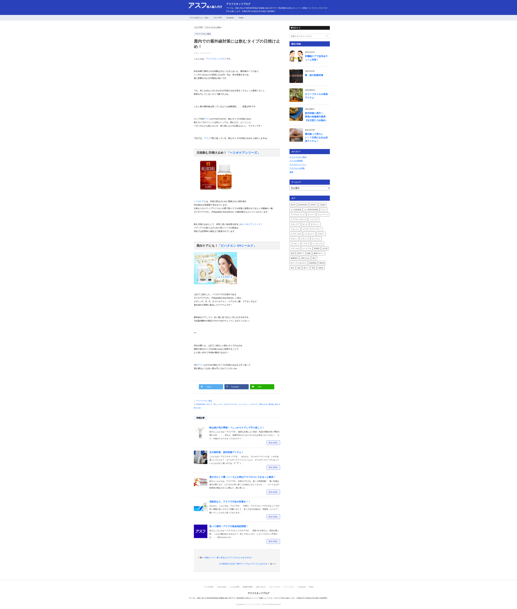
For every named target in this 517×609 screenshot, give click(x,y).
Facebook (230, 18)
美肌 (299, 268)
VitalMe (322, 205)
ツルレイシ (295, 229)
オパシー (311, 215)
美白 (292, 268)
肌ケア (306, 268)
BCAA (293, 205)
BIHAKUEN (200, 404)
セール (305, 224)
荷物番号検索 (247, 587)
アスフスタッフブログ (238, 4)
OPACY (313, 205)
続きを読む (273, 443)
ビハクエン (243, 404)
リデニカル (295, 248)
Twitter (241, 18)
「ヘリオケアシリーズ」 (243, 152)
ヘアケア (305, 244)
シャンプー (313, 219)
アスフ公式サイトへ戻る (199, 18)
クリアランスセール (298, 219)
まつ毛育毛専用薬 (311, 210)
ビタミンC (305, 239)
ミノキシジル (317, 244)
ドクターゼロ (296, 234)
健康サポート (319, 253)
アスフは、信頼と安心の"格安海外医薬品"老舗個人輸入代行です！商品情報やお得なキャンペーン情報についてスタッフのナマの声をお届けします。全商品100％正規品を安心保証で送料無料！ (258, 598)
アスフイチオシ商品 (204, 401)
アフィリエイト (289, 587)
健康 (291, 172)
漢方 (314, 258)
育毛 (313, 268)
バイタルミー (309, 234)
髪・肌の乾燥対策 (314, 75)
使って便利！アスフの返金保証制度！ (228, 526)
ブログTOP (217, 18)
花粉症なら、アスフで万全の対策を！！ (230, 501)
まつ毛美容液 (296, 210)
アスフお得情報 (296, 161)
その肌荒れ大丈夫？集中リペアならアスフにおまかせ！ (244, 564)
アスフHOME (208, 587)
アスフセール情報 (297, 168)
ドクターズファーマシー (312, 229)
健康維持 (294, 258)
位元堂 (325, 248)
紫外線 (271, 404)
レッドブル (306, 248)
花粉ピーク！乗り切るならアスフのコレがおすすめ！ (229, 557)
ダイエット (315, 224)
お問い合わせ (261, 587)
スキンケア (295, 224)
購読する (296, 28)
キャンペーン (323, 215)
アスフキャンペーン (297, 164)
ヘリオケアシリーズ (251, 224)
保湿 (292, 253)
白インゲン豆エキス (298, 263)
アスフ (207, 119)
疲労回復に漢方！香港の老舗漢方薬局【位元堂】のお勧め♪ (316, 116)
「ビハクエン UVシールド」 (237, 245)
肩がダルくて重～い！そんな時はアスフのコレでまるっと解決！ (242, 477)
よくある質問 (234, 587)
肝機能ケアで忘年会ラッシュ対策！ (316, 58)
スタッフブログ (274, 587)
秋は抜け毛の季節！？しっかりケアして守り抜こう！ (236, 427)
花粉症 (321, 268)
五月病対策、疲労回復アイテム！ (226, 452)
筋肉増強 (312, 263)
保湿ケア (300, 253)
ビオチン (321, 234)
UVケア (209, 404)
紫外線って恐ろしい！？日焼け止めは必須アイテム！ (316, 137)
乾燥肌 (316, 248)
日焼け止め (263, 404)
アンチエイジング (298, 215)
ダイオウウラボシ (231, 404)
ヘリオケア (199, 201)
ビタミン (294, 239)
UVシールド (218, 404)
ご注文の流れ (221, 587)
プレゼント (295, 244)
